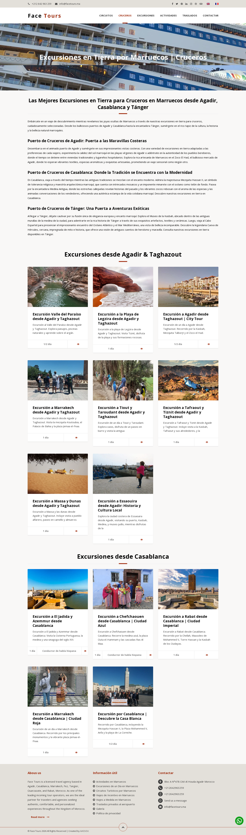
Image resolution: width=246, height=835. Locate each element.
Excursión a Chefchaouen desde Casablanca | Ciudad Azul (122, 621)
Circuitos (106, 15)
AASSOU (84, 830)
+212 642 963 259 (41, 3)
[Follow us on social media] (172, 3)
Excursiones (145, 15)
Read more (38, 817)
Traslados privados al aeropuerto (115, 804)
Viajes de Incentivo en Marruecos (115, 795)
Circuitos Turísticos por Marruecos (116, 790)
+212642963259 (174, 787)
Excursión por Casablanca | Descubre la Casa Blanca (122, 716)
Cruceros (125, 15)
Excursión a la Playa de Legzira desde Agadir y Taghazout (118, 319)
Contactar (210, 15)
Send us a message (175, 800)
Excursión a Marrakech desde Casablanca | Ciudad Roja (57, 718)
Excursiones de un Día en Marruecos (117, 786)
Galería (100, 808)
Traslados (189, 15)
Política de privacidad (108, 813)
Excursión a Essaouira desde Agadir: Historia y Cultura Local (119, 505)
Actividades (168, 15)
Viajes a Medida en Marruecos (113, 799)
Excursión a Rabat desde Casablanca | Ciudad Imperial (185, 621)
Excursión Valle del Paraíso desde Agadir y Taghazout (57, 316)
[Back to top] (123, 827)
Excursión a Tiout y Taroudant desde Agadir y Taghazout (121, 412)
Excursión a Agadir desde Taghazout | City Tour (186, 316)
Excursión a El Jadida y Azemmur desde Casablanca (52, 621)
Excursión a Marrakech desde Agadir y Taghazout (56, 409)
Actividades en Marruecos (111, 781)
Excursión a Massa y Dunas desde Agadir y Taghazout (57, 503)
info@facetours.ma (69, 3)
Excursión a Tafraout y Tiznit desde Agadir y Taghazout (183, 412)
